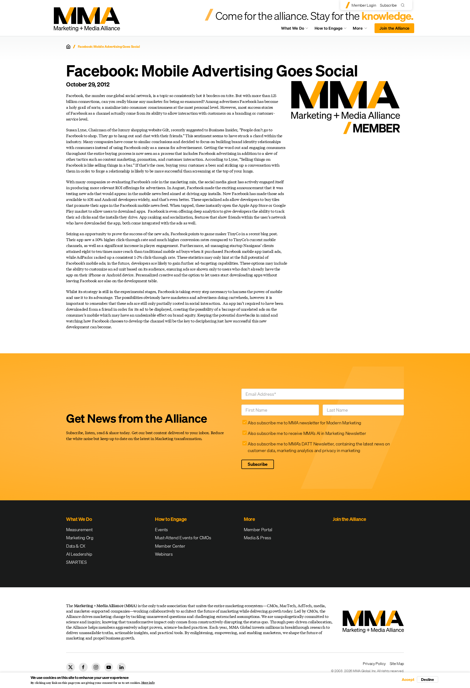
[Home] (68, 46)
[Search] (404, 5)
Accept (408, 679)
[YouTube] (108, 667)
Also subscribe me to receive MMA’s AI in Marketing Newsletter (307, 433)
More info (148, 683)
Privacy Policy (374, 663)
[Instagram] (96, 667)
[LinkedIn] (121, 667)
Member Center (170, 546)
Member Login (364, 5)
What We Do (292, 28)
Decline (427, 679)
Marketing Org (80, 537)
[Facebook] (83, 667)
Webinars (164, 554)
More (362, 29)
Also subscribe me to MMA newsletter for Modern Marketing (304, 422)
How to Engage (329, 28)
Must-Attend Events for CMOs (183, 537)
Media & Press (257, 537)
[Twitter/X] (70, 667)
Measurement (79, 529)
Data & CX (75, 546)
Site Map (397, 663)
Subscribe (388, 5)
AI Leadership (79, 554)
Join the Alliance (394, 28)
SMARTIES (76, 562)
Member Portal (258, 529)
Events (161, 529)
